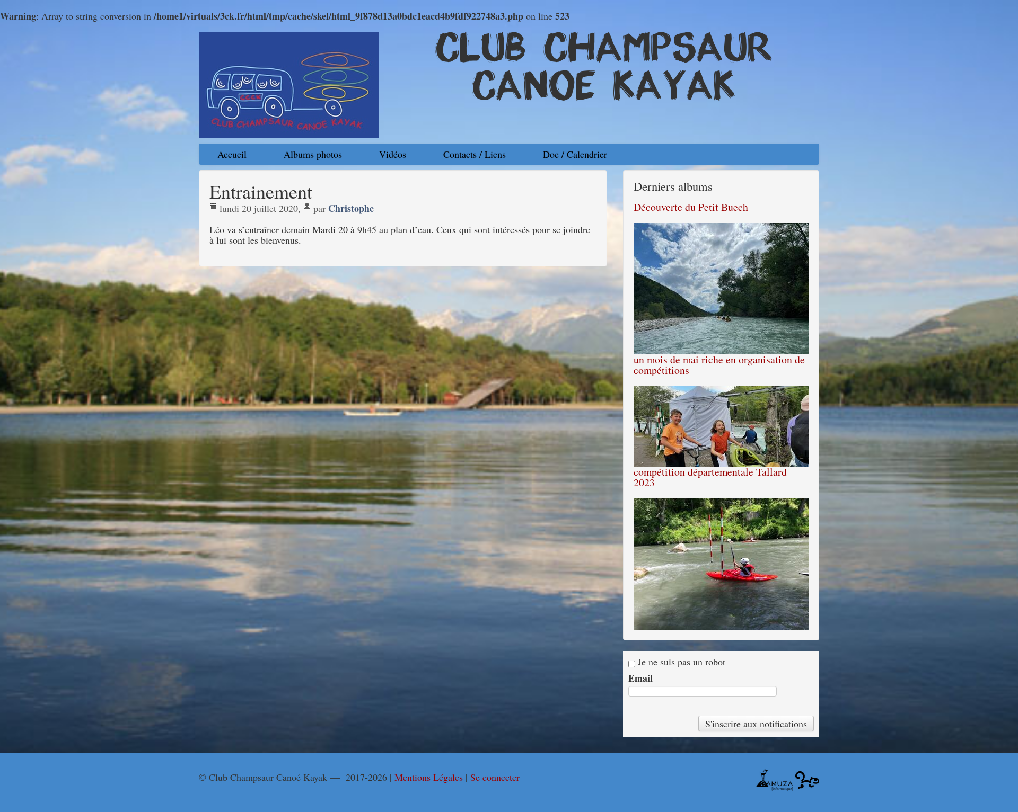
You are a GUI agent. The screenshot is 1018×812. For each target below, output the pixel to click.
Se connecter (495, 777)
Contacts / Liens (474, 154)
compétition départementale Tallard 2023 (710, 477)
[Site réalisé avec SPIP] (807, 778)
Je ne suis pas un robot (680, 661)
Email (640, 678)
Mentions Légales (428, 777)
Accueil (232, 154)
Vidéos (392, 154)
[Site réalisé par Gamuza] (774, 778)
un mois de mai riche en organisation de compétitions (719, 364)
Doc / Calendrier (575, 154)
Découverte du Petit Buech (691, 207)
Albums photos (313, 154)
